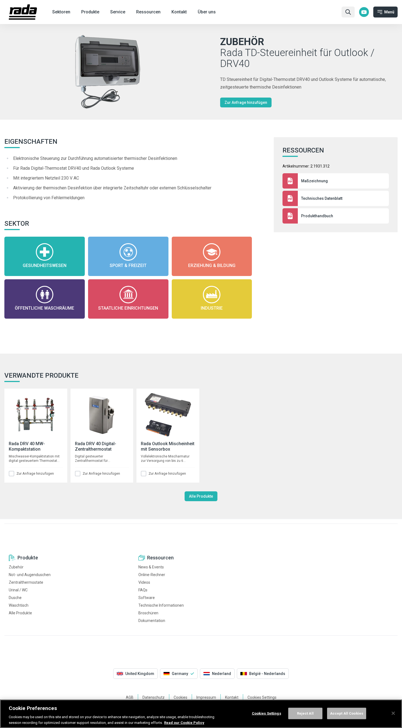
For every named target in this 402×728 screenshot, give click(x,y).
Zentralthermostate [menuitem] (26, 582)
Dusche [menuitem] (15, 597)
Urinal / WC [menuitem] (18, 590)
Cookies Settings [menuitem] (261, 697)
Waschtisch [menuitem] (18, 605)
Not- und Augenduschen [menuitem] (30, 575)
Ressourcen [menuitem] (148, 11)
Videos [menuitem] (144, 582)
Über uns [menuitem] (207, 11)
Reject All (305, 713)
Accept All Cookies (346, 713)
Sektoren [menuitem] (61, 11)
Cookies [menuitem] (180, 697)
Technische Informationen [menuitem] (161, 605)
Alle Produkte (201, 496)
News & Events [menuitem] (151, 567)
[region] (201, 714)
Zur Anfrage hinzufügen (246, 102)
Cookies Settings (266, 713)
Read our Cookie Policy (184, 722)
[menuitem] (364, 12)
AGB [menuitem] (129, 697)
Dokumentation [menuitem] (151, 620)
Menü (389, 12)
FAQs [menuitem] (142, 590)
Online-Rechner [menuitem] (151, 575)
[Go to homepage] (23, 12)
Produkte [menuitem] (90, 11)
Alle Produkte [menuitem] (20, 613)
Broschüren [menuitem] (148, 613)
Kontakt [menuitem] (179, 11)
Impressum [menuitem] (206, 697)
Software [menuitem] (146, 597)
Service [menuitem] (117, 11)
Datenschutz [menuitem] (153, 697)
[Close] (393, 713)
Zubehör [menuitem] (16, 567)
